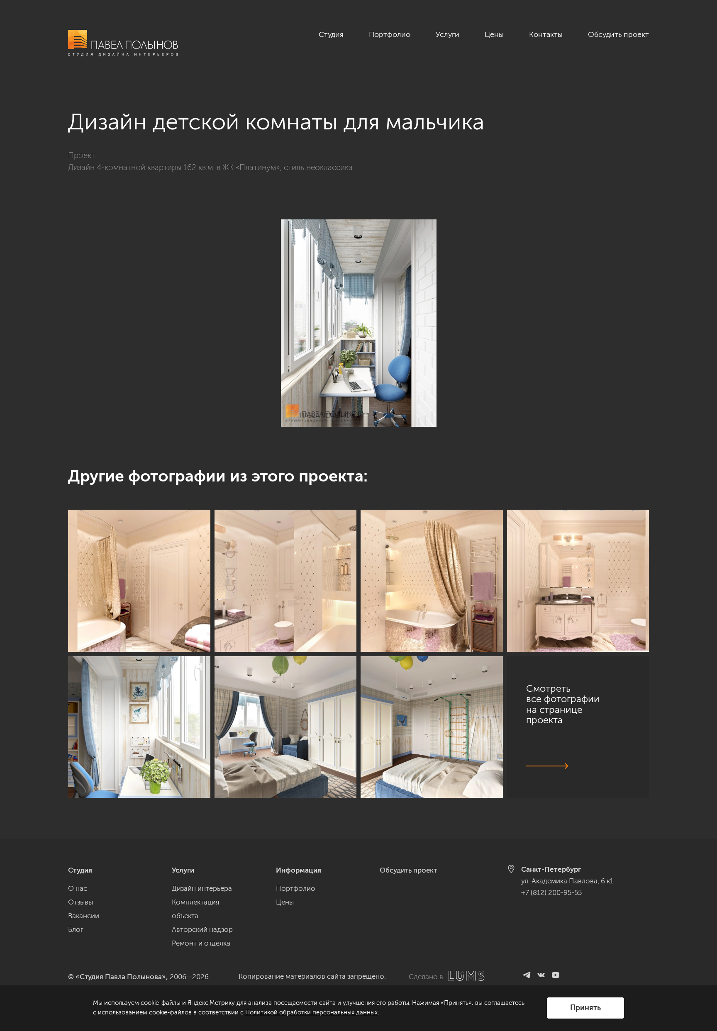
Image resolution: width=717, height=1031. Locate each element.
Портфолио (389, 34)
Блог (75, 929)
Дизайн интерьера (202, 888)
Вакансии (83, 916)
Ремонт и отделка (201, 943)
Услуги (447, 34)
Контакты (546, 34)
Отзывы (80, 902)
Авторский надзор (202, 929)
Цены (494, 34)
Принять (585, 1007)
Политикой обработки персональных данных (311, 1012)
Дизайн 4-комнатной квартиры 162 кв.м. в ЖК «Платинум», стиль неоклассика (210, 167)
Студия (331, 34)
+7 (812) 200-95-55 (551, 892)
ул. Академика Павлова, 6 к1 (567, 881)
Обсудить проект (618, 34)
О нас (77, 888)
